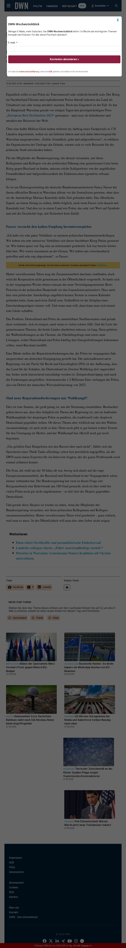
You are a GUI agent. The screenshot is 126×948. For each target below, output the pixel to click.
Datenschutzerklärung (29, 71)
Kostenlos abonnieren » (64, 59)
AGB (50, 71)
